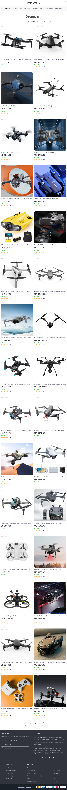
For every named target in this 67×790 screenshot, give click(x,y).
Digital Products (58, 8)
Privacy (23, 787)
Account (55, 781)
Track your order (32, 770)
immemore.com (38, 737)
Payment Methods (32, 781)
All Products (56, 767)
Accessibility (9, 778)
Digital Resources (49, 8)
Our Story (8, 767)
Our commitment (38, 747)
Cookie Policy (9, 776)
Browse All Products (17, 8)
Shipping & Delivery (32, 773)
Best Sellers (35, 8)
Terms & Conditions (11, 770)
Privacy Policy (9, 773)
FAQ (28, 778)
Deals (41, 8)
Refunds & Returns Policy (34, 776)
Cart (54, 778)
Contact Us (30, 767)
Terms (19, 787)
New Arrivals (27, 8)
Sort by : (46, 21)
